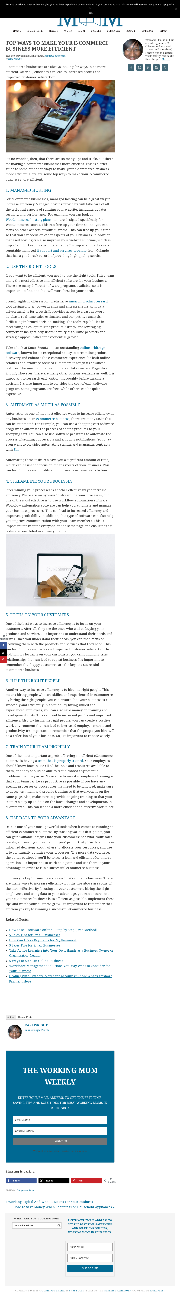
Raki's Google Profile (37, 1030)
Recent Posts (25, 1017)
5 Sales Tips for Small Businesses (34, 935)
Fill (16, 449)
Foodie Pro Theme (52, 1291)
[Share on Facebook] (3, 645)
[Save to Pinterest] (3, 659)
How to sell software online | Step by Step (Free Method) (53, 930)
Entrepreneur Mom (25, 1190)
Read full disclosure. (55, 55)
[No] (175, 9)
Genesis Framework (117, 1291)
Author (10, 1017)
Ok (91, 13)
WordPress (157, 1291)
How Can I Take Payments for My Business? (42, 940)
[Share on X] (3, 652)
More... (166, 59)
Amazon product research (89, 301)
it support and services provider (62, 250)
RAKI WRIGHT (36, 1025)
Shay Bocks (76, 1291)
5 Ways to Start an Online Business (36, 961)
